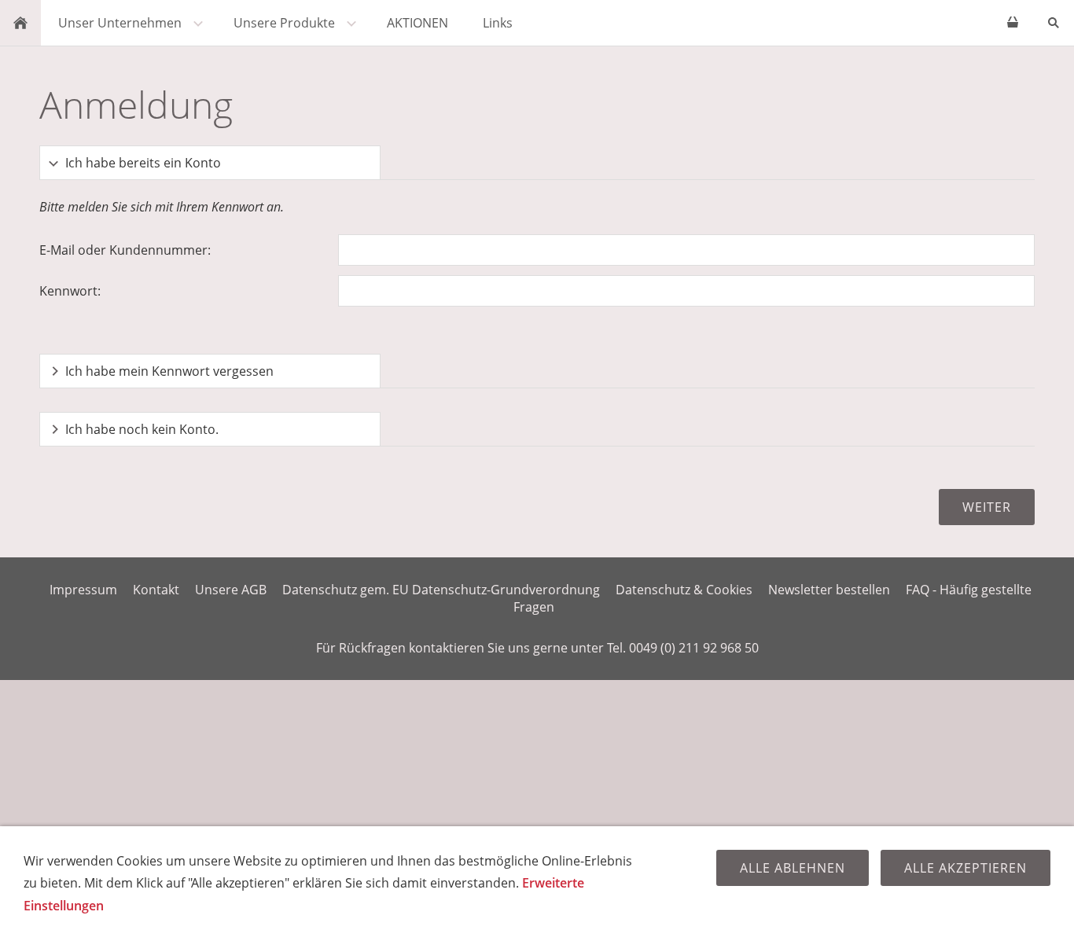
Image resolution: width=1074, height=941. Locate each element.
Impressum (83, 589)
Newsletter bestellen (829, 589)
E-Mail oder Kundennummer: (125, 250)
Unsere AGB (231, 589)
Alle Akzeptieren (965, 868)
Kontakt (156, 589)
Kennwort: (70, 291)
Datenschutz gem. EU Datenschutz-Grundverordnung (441, 589)
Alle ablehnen (792, 868)
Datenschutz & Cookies (684, 589)
